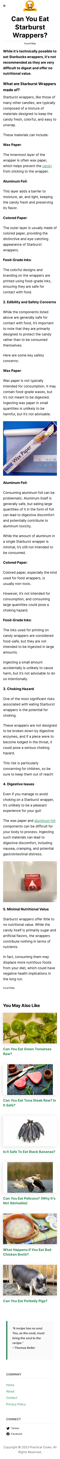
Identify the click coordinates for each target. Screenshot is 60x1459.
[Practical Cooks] (30, 6)
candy (47, 166)
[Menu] (4, 6)
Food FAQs (30, 43)
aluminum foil (44, 821)
